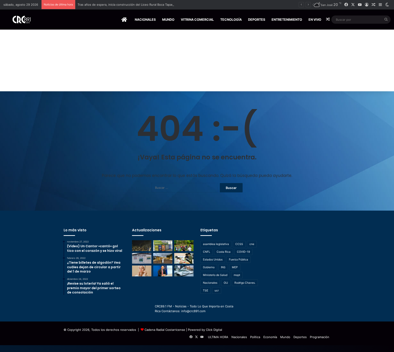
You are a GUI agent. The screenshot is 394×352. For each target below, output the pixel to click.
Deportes (256, 19)
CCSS (239, 244)
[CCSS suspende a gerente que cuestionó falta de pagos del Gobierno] (163, 270)
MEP (235, 267)
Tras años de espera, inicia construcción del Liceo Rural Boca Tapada (126, 4)
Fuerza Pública (238, 259)
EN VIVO (314, 19)
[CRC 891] (19, 19)
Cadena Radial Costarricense (165, 330)
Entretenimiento (287, 19)
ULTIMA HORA (218, 337)
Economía (270, 337)
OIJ (226, 282)
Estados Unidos (213, 259)
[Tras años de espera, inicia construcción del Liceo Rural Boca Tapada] (141, 258)
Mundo (168, 19)
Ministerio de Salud (215, 275)
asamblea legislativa (216, 244)
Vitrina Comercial (197, 19)
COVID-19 (243, 251)
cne (251, 244)
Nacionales (145, 19)
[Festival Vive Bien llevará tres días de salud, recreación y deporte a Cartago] (184, 245)
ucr (217, 290)
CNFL (206, 251)
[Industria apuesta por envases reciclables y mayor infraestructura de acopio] (163, 245)
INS (223, 267)
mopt (237, 275)
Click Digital (214, 330)
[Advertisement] (197, 57)
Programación (319, 337)
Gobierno (209, 267)
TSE (205, 290)
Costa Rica (224, 251)
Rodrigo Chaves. (244, 282)
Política (255, 337)
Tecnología (231, 19)
